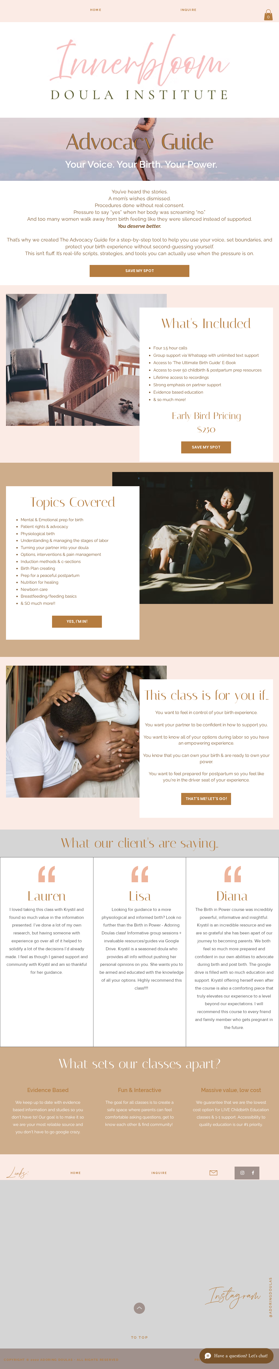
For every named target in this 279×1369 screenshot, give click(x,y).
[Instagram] (242, 1172)
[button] (268, 14)
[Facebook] (253, 1172)
